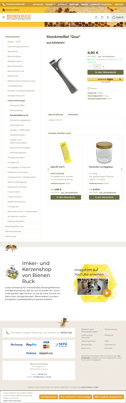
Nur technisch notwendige (75, 397)
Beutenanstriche (16, 71)
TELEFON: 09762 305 (15, 4)
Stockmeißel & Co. (19, 115)
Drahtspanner (17, 125)
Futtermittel (14, 192)
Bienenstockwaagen (20, 148)
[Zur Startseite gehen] (19, 17)
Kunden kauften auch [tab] (59, 133)
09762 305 (66, 332)
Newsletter (86, 344)
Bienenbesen (16, 110)
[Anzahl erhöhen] (103, 66)
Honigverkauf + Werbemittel (22, 177)
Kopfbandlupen (17, 135)
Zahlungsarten (88, 341)
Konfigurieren (48, 397)
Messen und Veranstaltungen (89, 330)
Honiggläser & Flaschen (19, 167)
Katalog (62, 4)
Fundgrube (13, 206)
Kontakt (119, 4)
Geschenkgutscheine (18, 46)
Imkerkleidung (15, 86)
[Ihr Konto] (108, 17)
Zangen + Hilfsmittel (20, 130)
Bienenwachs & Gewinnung (21, 81)
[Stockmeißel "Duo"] (65, 76)
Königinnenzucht (16, 95)
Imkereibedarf (12, 37)
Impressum (110, 344)
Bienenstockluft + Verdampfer (22, 211)
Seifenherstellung (16, 202)
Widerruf (108, 335)
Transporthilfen (17, 105)
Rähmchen (13, 76)
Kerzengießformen (14, 226)
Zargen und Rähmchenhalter (18, 141)
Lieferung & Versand (87, 336)
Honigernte (13, 162)
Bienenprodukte (13, 231)
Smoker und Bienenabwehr (21, 91)
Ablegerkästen (15, 61)
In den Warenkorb (105, 72)
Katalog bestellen (16, 221)
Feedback (50, 4)
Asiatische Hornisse (17, 187)
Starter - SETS (14, 41)
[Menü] (4, 17)
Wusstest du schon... (101, 4)
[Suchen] (96, 17)
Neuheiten (13, 51)
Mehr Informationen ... (12, 401)
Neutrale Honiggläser (101, 167)
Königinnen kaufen (17, 216)
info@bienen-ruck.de (42, 377)
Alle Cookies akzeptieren (109, 397)
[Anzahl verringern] (90, 66)
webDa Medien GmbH (89, 387)
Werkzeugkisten (18, 152)
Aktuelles (38, 4)
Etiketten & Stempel (18, 172)
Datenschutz (110, 329)
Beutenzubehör (15, 66)
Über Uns (74, 4)
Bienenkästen (14, 56)
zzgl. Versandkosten (106, 56)
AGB (106, 341)
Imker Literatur (15, 197)
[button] (105, 80)
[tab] (56, 114)
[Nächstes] (122, 169)
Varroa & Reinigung (17, 182)
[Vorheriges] (48, 169)
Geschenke (10, 236)
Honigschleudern (16, 157)
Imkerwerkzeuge (16, 100)
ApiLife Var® (58, 167)
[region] (64, 79)
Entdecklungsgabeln (20, 120)
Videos (84, 4)
